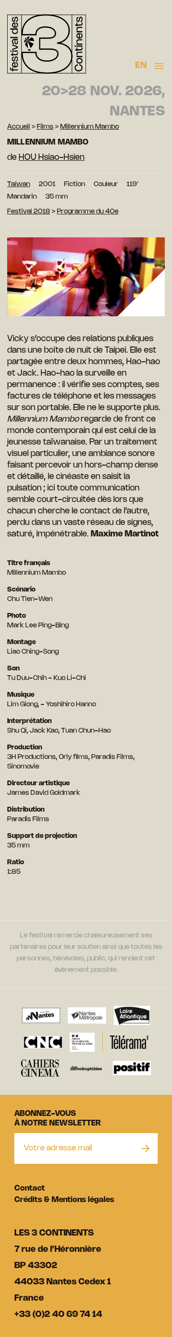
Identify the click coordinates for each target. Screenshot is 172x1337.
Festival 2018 (28, 212)
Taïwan (18, 184)
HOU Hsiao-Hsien (52, 157)
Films (45, 127)
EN (141, 65)
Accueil (18, 127)
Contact (29, 1188)
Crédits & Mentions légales (64, 1199)
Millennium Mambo (89, 127)
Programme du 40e (87, 212)
